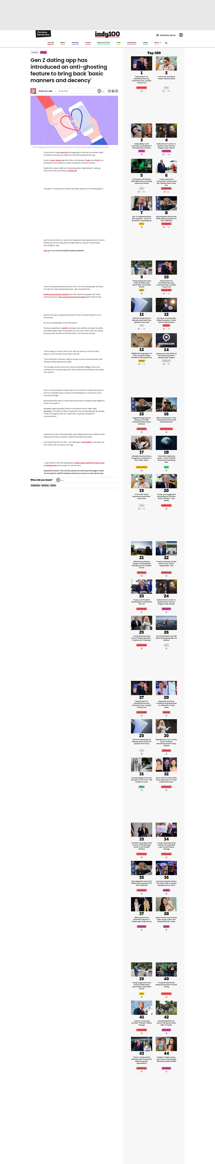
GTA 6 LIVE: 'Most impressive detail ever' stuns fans (141, 496)
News (63, 43)
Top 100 (50, 43)
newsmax (166, 712)
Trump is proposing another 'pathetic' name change (141, 1023)
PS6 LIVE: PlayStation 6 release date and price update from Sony (141, 320)
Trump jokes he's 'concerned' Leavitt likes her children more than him (166, 182)
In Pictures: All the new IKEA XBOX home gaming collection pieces (141, 181)
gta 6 (166, 88)
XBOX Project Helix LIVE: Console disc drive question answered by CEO (141, 1127)
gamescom (166, 361)
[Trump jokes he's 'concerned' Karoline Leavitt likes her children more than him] (166, 166)
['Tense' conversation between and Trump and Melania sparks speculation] (141, 1044)
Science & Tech (103, 43)
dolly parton (166, 151)
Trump (87, 43)
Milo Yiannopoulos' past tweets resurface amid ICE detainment (166, 420)
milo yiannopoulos (166, 429)
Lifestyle (34, 52)
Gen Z (53, 160)
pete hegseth (166, 224)
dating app (35, 485)
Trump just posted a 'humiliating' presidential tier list (141, 602)
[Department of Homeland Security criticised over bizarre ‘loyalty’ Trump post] (141, 63)
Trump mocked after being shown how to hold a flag (166, 985)
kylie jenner (166, 1068)
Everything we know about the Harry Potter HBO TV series (166, 1023)
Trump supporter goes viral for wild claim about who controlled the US (141, 284)
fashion (141, 151)
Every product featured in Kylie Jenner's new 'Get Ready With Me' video (166, 920)
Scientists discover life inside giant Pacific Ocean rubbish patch (166, 1126)
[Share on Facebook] (109, 91)
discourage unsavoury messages (72, 297)
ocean (166, 1135)
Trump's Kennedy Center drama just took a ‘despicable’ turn (166, 564)
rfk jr (141, 224)
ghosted (64, 152)
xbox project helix (141, 1135)
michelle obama (142, 467)
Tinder (87, 160)
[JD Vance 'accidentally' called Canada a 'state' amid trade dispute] (166, 305)
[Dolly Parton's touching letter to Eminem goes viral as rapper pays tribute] (166, 130)
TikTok (97, 160)
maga (141, 290)
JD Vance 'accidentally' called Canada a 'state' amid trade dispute (166, 320)
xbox (141, 188)
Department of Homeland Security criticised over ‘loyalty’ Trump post (141, 80)
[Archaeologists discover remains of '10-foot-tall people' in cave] (141, 764)
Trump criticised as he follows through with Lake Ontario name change (166, 846)
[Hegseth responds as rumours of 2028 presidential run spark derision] (141, 404)
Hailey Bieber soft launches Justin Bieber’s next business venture (142, 146)
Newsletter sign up (167, 35)
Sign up (47, 251)
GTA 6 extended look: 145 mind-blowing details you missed (166, 638)
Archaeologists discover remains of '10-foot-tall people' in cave (141, 780)
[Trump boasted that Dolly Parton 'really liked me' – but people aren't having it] (141, 623)
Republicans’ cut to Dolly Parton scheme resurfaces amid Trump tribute (166, 743)
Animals (141, 361)
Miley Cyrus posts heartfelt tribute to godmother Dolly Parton (141, 920)
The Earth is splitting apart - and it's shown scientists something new (166, 459)
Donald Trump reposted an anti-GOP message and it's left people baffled (142, 846)
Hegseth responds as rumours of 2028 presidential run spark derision (141, 421)
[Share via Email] (116, 91)
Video (145, 43)
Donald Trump (166, 505)
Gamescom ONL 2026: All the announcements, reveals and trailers (166, 356)
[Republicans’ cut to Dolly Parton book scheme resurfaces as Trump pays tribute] (166, 726)
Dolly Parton (166, 750)
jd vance (166, 325)
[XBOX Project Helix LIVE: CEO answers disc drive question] (141, 1111)
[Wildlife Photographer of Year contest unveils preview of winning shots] (141, 340)
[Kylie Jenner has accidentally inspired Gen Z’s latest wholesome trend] (166, 1044)
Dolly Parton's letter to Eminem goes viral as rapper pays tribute (166, 146)
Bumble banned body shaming (56, 294)
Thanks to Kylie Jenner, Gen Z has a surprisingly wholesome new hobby (166, 1059)
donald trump (141, 88)
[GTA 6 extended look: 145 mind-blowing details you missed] (166, 623)
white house (141, 572)
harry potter (166, 1030)
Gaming (75, 43)
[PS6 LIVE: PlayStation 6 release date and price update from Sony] (141, 305)
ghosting (45, 485)
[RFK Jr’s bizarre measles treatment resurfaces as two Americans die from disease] (141, 1149)
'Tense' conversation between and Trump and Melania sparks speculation (142, 1060)
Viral (118, 43)
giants (142, 787)
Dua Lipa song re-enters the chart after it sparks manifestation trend (166, 883)
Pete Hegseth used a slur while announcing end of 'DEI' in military (166, 219)
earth (166, 467)
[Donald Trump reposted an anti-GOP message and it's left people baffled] (141, 829)
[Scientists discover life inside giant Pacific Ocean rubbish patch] (166, 1111)
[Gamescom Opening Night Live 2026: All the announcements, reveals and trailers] (166, 340)
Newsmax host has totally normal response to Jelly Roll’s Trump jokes (166, 704)
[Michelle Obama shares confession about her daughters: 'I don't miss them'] (141, 443)
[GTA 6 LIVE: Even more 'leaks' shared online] (166, 63)
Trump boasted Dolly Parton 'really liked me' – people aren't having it (141, 638)
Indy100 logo (107, 34)
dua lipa (166, 890)
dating (43, 52)
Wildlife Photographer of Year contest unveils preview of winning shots (141, 355)
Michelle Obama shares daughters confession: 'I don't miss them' (141, 458)
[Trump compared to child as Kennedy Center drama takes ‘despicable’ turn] (166, 548)
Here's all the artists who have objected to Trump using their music (166, 780)
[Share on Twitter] (113, 91)
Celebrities (131, 43)
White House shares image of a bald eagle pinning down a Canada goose (141, 565)
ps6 (142, 325)
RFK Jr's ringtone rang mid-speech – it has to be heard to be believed (141, 219)
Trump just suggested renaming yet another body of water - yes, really (166, 497)
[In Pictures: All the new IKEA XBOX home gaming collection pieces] (141, 166)
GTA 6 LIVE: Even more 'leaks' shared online (166, 78)
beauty (166, 926)
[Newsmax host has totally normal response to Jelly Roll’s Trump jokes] (166, 688)
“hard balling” (86, 442)
